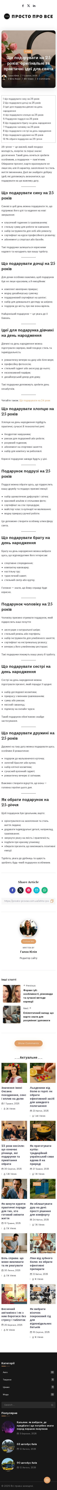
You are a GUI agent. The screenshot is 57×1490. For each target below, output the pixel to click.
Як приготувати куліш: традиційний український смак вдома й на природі (42, 1155)
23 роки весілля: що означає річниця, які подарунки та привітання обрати (13, 1155)
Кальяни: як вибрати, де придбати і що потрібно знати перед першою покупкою (35, 1425)
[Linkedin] (34, 6)
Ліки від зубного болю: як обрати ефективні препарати (41, 1264)
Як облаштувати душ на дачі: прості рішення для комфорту (41, 1209)
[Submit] (53, 1405)
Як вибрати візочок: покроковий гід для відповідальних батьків (40, 1318)
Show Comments (28, 1043)
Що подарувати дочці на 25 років (22, 102)
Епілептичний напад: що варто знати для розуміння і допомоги (38, 1016)
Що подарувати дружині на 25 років (23, 135)
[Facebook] (23, 6)
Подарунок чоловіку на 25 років (21, 126)
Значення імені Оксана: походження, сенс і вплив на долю (13, 1093)
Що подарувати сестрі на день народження (27, 130)
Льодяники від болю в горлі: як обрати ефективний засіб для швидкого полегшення (42, 1097)
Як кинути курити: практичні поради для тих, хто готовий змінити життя (13, 1211)
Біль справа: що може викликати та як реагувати (12, 1262)
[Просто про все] (28, 16)
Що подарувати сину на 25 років (21, 98)
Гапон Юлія (14, 75)
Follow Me (28, 941)
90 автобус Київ (27, 1462)
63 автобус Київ (27, 1444)
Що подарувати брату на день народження (27, 122)
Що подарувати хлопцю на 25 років (23, 114)
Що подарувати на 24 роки (34, 400)
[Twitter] (28, 6)
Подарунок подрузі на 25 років (20, 118)
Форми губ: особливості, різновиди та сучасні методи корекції (38, 996)
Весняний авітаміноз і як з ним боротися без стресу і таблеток (13, 1314)
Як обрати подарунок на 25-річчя (22, 139)
